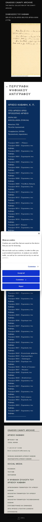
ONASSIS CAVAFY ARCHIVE (21, 430)
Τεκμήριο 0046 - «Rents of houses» (21, 366)
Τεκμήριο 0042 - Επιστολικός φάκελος (23, 353)
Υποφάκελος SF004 (16, 131)
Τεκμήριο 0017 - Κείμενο (17, 224)
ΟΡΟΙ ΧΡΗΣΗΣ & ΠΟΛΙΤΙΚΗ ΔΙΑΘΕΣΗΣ (20, 508)
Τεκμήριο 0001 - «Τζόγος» (18, 142)
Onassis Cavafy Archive (19, 2)
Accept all (21, 273)
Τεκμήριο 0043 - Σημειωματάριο (20, 355)
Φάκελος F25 (13, 124)
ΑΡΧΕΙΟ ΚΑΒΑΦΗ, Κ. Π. (21, 104)
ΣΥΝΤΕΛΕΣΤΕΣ (12, 511)
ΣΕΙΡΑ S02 (12, 117)
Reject (21, 286)
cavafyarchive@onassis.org (21, 450)
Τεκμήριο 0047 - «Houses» (18, 369)
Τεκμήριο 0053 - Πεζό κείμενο (19, 396)
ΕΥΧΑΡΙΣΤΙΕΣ (12, 514)
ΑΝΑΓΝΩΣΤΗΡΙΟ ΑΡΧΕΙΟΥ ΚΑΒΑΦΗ (20, 459)
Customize (32, 266)
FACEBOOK (11, 468)
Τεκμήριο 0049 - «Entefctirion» (20, 377)
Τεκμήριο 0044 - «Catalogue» (19, 358)
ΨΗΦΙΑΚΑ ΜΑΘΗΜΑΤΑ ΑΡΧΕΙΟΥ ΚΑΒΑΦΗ (22, 456)
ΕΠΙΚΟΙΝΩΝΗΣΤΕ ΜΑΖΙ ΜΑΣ (17, 517)
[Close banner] (39, 233)
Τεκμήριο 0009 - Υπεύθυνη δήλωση (21, 183)
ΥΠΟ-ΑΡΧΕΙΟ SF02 (17, 110)
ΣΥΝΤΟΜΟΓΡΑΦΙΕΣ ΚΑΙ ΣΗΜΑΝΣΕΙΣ (20, 505)
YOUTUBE (11, 471)
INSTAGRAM (12, 475)
